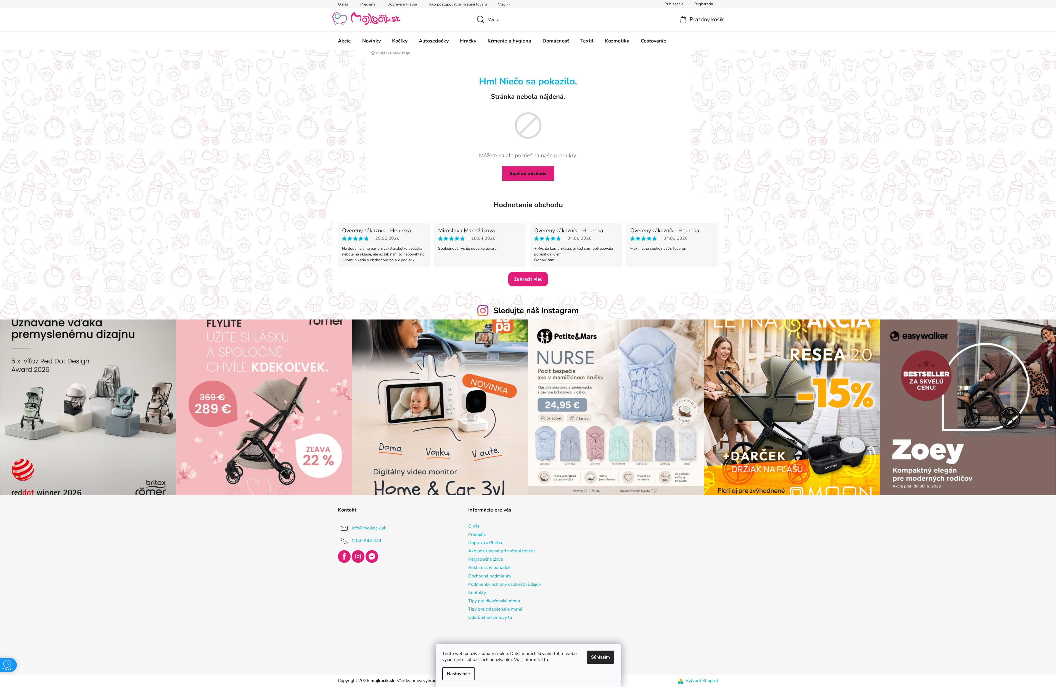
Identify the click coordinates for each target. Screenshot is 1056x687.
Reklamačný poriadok (489, 567)
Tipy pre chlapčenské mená (495, 609)
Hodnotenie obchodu (528, 205)
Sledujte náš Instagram (536, 310)
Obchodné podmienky (489, 576)
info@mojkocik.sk (369, 528)
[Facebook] (344, 556)
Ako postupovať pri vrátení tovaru (458, 4)
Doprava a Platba (402, 4)
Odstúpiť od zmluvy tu (490, 617)
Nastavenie (458, 674)
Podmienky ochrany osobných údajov (504, 584)
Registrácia (703, 4)
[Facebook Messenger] (372, 556)
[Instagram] (358, 556)
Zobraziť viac (528, 279)
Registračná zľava (485, 559)
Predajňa (367, 4)
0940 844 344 (367, 541)
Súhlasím (600, 657)
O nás (343, 4)
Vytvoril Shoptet (702, 681)
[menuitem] (344, 40)
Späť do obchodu (528, 174)
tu (546, 660)
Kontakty (477, 593)
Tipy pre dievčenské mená (494, 601)
